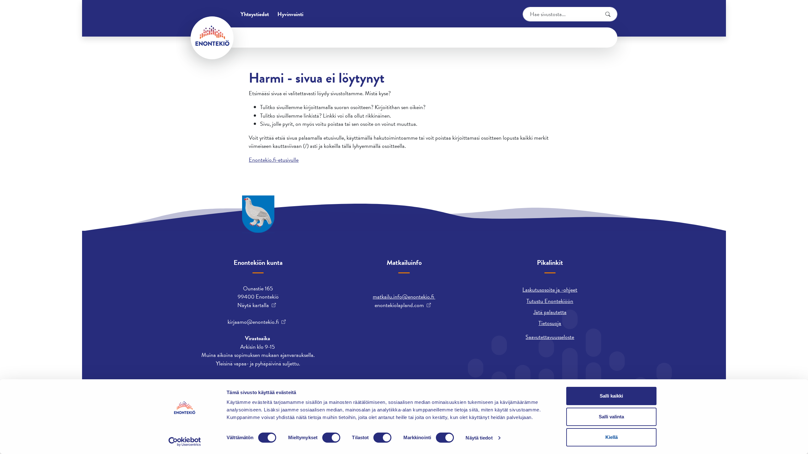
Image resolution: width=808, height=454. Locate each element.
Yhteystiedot (255, 14)
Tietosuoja (549, 323)
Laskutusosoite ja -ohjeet (549, 289)
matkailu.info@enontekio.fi (404, 296)
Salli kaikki (611, 396)
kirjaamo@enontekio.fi (253, 322)
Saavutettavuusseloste (550, 337)
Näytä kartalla (253, 305)
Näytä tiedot (479, 437)
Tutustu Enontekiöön (549, 301)
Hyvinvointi (290, 14)
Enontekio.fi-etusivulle (274, 159)
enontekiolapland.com (399, 305)
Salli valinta (611, 416)
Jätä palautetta (550, 312)
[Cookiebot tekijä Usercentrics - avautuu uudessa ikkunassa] (184, 441)
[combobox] (570, 14)
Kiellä (611, 437)
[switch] (331, 438)
